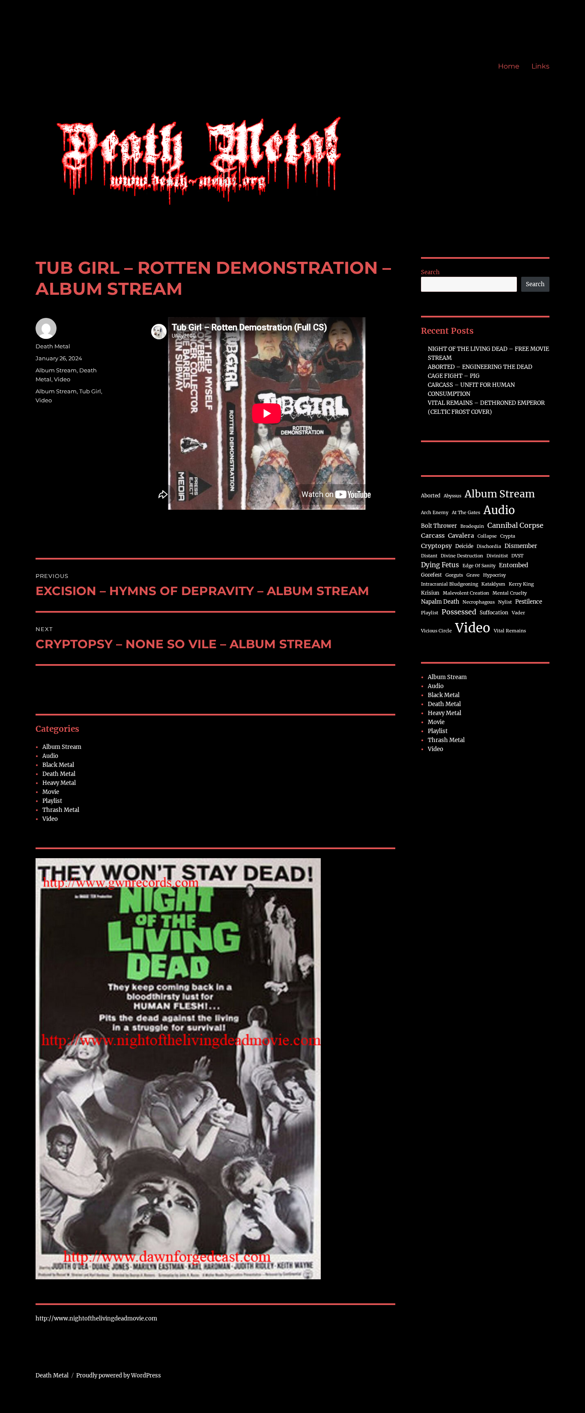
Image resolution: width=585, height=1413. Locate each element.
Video (62, 379)
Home (508, 66)
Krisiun (430, 593)
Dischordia (489, 546)
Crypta (507, 536)
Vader (518, 613)
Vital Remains (510, 631)
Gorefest (431, 575)
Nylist (505, 602)
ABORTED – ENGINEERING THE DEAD (480, 367)
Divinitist (497, 556)
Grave (473, 575)
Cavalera (461, 535)
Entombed (513, 565)
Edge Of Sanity (479, 566)
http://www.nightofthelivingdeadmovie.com (96, 1318)
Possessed (459, 612)
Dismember (520, 546)
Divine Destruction (462, 556)
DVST (517, 556)
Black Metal (58, 765)
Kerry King (521, 584)
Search (430, 272)
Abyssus (452, 496)
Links (540, 66)
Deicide (464, 546)
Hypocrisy (494, 575)
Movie (50, 792)
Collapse (487, 536)
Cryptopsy (436, 546)
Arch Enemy (434, 512)
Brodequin (472, 526)
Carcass (433, 535)
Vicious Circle (436, 631)
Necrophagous (479, 602)
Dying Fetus (440, 565)
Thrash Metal (60, 810)
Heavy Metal (59, 783)
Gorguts (454, 575)
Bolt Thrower (439, 525)
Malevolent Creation (466, 593)
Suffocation (494, 612)
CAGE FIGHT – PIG (454, 376)
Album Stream (56, 370)
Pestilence (528, 601)
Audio (50, 756)
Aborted (430, 495)
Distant (429, 556)
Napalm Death (440, 601)
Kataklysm (493, 584)
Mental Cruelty (509, 593)
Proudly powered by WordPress (118, 1375)
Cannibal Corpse (515, 525)
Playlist (52, 801)
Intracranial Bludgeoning (449, 584)
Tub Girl (90, 391)
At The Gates (466, 512)
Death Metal (53, 346)
